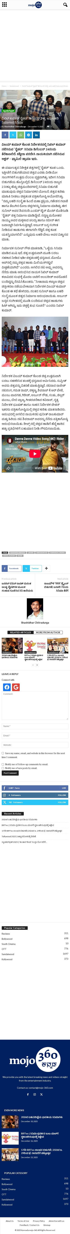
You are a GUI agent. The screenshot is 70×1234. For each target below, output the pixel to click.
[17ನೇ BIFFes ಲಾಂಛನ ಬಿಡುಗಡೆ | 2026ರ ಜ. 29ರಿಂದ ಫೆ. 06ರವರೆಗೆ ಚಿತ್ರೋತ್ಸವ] (57, 646)
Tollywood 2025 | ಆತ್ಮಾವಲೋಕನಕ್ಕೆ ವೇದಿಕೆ (19, 836)
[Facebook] (5, 135)
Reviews (6, 933)
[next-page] (37, 665)
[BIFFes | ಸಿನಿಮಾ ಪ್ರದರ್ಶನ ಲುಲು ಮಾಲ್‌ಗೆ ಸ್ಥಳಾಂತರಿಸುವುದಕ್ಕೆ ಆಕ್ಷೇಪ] (35, 646)
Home (4, 86)
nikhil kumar (9, 556)
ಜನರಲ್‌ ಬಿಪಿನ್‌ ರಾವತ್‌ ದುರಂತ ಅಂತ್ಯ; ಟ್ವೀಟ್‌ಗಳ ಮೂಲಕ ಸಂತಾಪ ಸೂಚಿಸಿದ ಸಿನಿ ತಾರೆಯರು (17, 587)
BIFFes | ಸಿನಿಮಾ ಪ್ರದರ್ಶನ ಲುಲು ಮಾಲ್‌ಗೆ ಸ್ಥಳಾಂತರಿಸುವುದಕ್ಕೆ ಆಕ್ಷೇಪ (33, 657)
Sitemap (46, 1225)
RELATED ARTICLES (20, 632)
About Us (10, 1221)
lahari (30, 553)
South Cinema (8, 944)
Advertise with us (56, 1221)
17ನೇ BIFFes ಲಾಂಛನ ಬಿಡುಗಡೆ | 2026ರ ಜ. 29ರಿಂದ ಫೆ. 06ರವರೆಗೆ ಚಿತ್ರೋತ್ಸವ (57, 657)
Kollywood (7, 652)
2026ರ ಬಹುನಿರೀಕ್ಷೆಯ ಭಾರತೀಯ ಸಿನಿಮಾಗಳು (10, 656)
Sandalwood (14, 86)
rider (20, 556)
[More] (46, 568)
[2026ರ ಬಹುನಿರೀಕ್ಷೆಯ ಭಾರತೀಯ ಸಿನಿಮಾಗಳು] (12, 646)
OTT (4, 949)
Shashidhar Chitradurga (15, 126)
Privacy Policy (39, 1221)
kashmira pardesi (17, 553)
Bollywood (7, 938)
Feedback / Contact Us (29, 1225)
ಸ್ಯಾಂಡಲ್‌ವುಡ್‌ (8, 111)
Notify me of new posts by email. (21, 768)
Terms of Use (23, 1221)
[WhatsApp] (20, 135)
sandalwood (41, 553)
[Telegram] (28, 135)
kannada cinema (57, 553)
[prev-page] (33, 665)
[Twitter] (13, 135)
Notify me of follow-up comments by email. (26, 764)
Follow (62, 795)
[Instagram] (35, 1094)
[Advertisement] (35, 45)
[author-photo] (35, 608)
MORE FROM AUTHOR (48, 632)
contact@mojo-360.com (41, 1087)
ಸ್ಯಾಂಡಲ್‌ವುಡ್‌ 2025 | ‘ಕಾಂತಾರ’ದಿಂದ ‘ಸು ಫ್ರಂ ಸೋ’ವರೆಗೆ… (24, 842)
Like (64, 788)
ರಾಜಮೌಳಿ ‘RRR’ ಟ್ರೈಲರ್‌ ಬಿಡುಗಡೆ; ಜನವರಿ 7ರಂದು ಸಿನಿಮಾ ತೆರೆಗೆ (56, 587)
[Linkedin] (36, 135)
